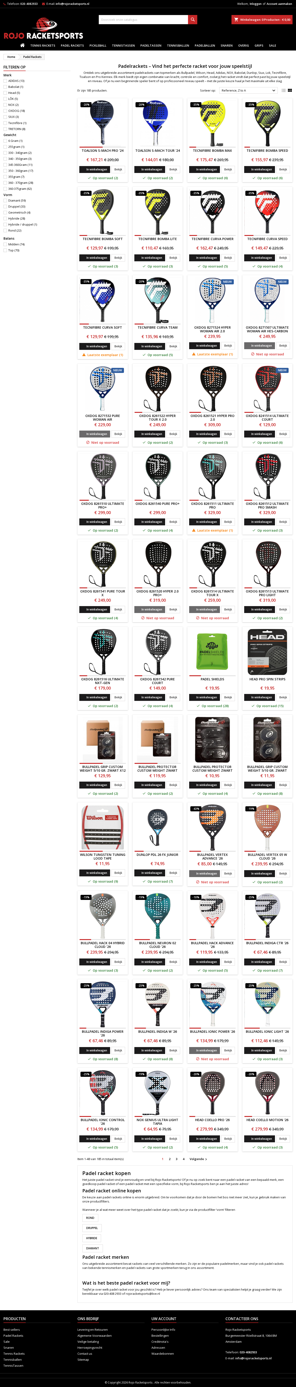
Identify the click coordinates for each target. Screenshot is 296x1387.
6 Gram (15, 141)
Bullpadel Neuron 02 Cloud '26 (157, 945)
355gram (16, 177)
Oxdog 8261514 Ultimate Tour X (212, 593)
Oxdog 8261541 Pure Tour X (102, 593)
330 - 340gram (19, 153)
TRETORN (16, 129)
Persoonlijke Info (163, 1329)
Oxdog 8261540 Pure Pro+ (158, 503)
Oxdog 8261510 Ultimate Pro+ (102, 505)
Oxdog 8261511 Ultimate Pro (212, 505)
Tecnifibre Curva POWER (212, 239)
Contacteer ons (241, 1318)
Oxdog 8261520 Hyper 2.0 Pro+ (157, 593)
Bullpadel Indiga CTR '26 (267, 943)
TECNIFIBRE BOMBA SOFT (103, 239)
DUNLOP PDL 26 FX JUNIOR (157, 854)
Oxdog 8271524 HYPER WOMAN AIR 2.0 (212, 329)
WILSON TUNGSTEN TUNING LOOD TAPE (102, 856)
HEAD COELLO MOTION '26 (267, 1120)
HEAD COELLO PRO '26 (212, 1120)
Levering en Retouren (92, 1329)
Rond (14, 230)
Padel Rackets (72, 45)
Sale (272, 45)
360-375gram (20, 189)
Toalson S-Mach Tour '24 (157, 150)
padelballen (205, 45)
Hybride (16, 218)
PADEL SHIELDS (212, 679)
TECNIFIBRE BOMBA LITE (157, 239)
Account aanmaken (279, 4)
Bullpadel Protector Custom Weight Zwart (212, 769)
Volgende (199, 1159)
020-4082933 (29, 4)
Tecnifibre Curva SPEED (267, 239)
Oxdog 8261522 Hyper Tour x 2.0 (157, 418)
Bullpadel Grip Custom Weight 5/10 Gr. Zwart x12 (103, 769)
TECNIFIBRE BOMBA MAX (212, 150)
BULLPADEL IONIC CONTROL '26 (103, 1122)
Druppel (16, 206)
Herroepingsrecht (89, 1347)
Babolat (15, 87)
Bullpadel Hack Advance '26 (212, 945)
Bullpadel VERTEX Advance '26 (212, 856)
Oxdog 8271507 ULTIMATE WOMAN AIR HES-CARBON (267, 329)
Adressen (158, 1347)
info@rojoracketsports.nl (72, 4)
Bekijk (119, 169)
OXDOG (16, 111)
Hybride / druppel (22, 224)
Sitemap (83, 1359)
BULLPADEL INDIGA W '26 (157, 1031)
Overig (243, 45)
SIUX (13, 117)
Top (13, 250)
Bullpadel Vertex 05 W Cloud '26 (267, 856)
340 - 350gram (19, 159)
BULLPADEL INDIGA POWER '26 (102, 1033)
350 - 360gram (20, 171)
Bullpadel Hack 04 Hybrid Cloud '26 (103, 945)
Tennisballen (178, 45)
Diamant (17, 200)
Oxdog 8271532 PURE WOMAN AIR (102, 418)
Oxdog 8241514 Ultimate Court (267, 418)
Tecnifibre (17, 123)
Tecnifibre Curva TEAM (158, 327)
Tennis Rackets (42, 45)
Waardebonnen (162, 1353)
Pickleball (97, 45)
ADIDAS (16, 81)
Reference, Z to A (249, 90)
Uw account (163, 1318)
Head (14, 93)
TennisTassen (123, 45)
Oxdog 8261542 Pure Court (157, 681)
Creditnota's (160, 1341)
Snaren (227, 45)
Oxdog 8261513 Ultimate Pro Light (267, 593)
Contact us (84, 1353)
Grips (259, 45)
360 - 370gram (20, 183)
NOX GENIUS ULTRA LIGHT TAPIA (157, 1122)
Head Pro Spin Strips (267, 679)
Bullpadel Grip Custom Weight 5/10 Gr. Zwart (267, 769)
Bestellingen (160, 1335)
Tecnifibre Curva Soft (102, 327)
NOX (13, 105)
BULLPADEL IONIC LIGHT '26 (267, 1031)
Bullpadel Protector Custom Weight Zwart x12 (157, 770)
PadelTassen (150, 45)
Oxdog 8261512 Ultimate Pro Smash (267, 505)
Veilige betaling (88, 1341)
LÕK (13, 99)
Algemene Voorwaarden (94, 1335)
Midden (16, 244)
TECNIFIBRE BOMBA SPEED (267, 150)
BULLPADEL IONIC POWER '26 (212, 1031)
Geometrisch (19, 212)
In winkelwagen (96, 169)
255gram (16, 147)
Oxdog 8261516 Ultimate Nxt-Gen (102, 681)
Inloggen (256, 4)
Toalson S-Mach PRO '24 (102, 150)
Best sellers (11, 1329)
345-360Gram (20, 165)
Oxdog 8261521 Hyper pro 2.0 (212, 418)
